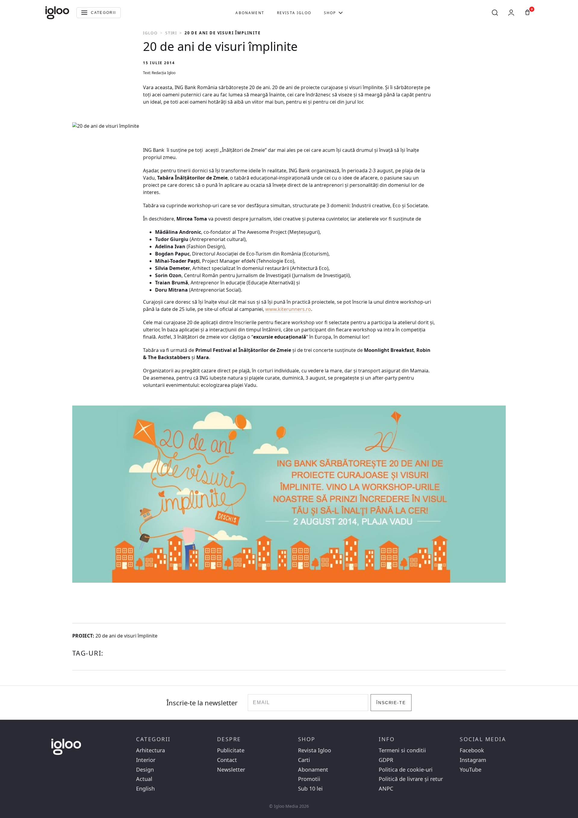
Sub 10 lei (310, 788)
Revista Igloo (294, 12)
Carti (304, 760)
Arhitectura (150, 750)
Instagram (473, 760)
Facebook (472, 750)
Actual (144, 779)
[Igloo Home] (57, 13)
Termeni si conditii (402, 750)
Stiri (171, 33)
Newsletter (231, 769)
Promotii (309, 779)
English (145, 788)
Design (145, 769)
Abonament (249, 12)
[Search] (494, 12)
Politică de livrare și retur (411, 779)
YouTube (470, 769)
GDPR (386, 760)
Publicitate (230, 750)
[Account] (511, 12)
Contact (227, 760)
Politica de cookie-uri (406, 769)
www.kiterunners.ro (288, 309)
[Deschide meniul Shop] (341, 12)
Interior (145, 760)
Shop (330, 12)
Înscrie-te (391, 702)
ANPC (386, 788)
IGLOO (150, 33)
